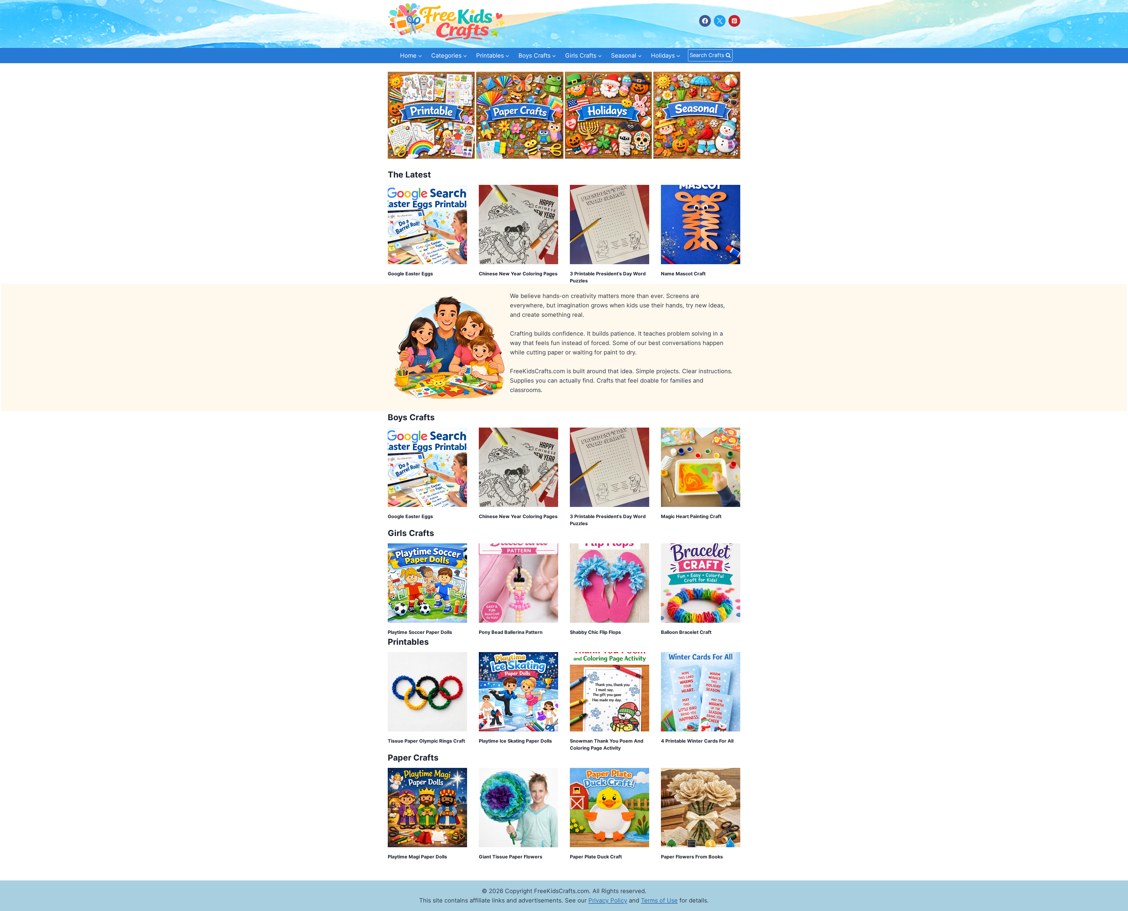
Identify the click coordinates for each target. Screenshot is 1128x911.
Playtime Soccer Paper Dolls (420, 632)
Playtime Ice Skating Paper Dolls (515, 741)
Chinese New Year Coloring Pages (518, 274)
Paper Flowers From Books (692, 857)
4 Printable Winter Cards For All (697, 741)
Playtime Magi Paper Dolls (417, 857)
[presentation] (427, 224)
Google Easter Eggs (410, 274)
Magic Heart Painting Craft (691, 516)
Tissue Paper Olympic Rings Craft (426, 741)
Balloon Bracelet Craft (686, 632)
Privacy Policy (607, 900)
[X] (720, 21)
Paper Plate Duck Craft (596, 857)
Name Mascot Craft (683, 274)
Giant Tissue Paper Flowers (510, 857)
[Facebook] (705, 21)
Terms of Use (659, 900)
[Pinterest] (734, 21)
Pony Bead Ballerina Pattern (511, 632)
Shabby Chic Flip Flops (595, 632)
